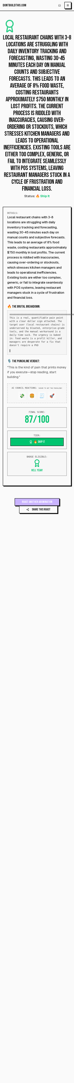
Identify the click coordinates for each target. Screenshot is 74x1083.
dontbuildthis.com (14, 5)
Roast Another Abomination (37, 507)
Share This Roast (41, 515)
